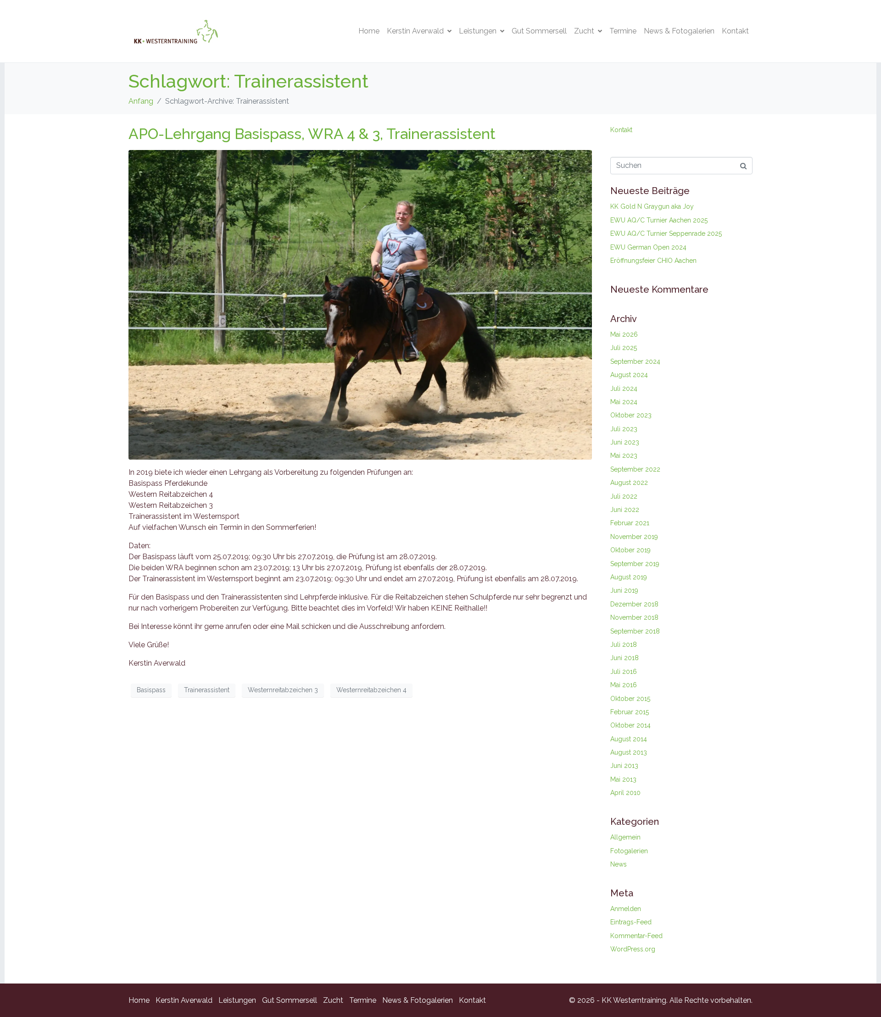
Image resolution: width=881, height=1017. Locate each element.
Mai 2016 (623, 685)
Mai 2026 (624, 334)
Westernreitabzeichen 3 (283, 690)
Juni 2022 (624, 509)
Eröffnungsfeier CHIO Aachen (653, 260)
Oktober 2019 (630, 550)
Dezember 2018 (634, 604)
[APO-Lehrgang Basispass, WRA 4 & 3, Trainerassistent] (360, 304)
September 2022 (635, 469)
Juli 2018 (623, 644)
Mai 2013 (623, 779)
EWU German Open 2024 (648, 247)
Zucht (584, 31)
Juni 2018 (624, 657)
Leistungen (477, 31)
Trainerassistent (206, 690)
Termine (622, 31)
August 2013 (628, 752)
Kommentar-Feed (636, 935)
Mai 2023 (623, 455)
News (618, 864)
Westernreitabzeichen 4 (371, 690)
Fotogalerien (629, 851)
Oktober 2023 (631, 415)
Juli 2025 (623, 347)
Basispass (151, 690)
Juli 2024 (623, 388)
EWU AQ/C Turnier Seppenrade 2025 (666, 233)
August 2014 (628, 739)
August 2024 (629, 374)
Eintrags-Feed (631, 922)
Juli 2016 (623, 671)
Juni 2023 (624, 442)
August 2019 (628, 577)
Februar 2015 (629, 712)
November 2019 (634, 536)
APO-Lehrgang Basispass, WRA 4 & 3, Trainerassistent (312, 133)
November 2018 (634, 617)
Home (368, 31)
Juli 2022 (623, 496)
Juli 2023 (623, 429)
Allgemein (625, 837)
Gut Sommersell (539, 31)
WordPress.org (632, 949)
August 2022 (629, 482)
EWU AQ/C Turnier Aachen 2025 (659, 220)
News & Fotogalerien (679, 31)
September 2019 (634, 563)
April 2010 (625, 792)
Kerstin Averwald (415, 31)
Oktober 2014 (630, 725)
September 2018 (635, 631)
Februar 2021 (629, 523)
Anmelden (625, 908)
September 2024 (635, 361)
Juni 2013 (624, 765)
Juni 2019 (624, 590)
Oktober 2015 (630, 698)
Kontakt (735, 31)
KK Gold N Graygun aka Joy (652, 206)
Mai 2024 (623, 402)
